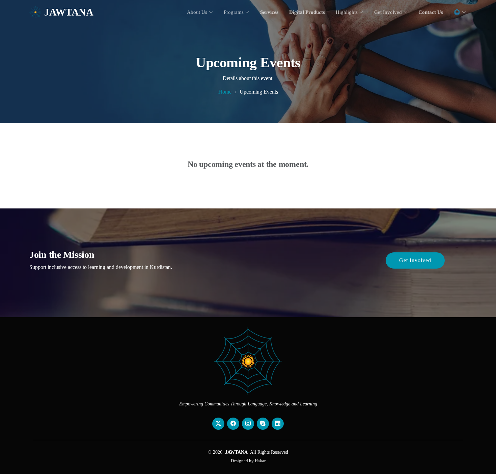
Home (224, 92)
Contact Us (430, 12)
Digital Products (307, 12)
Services (269, 12)
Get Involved (415, 260)
